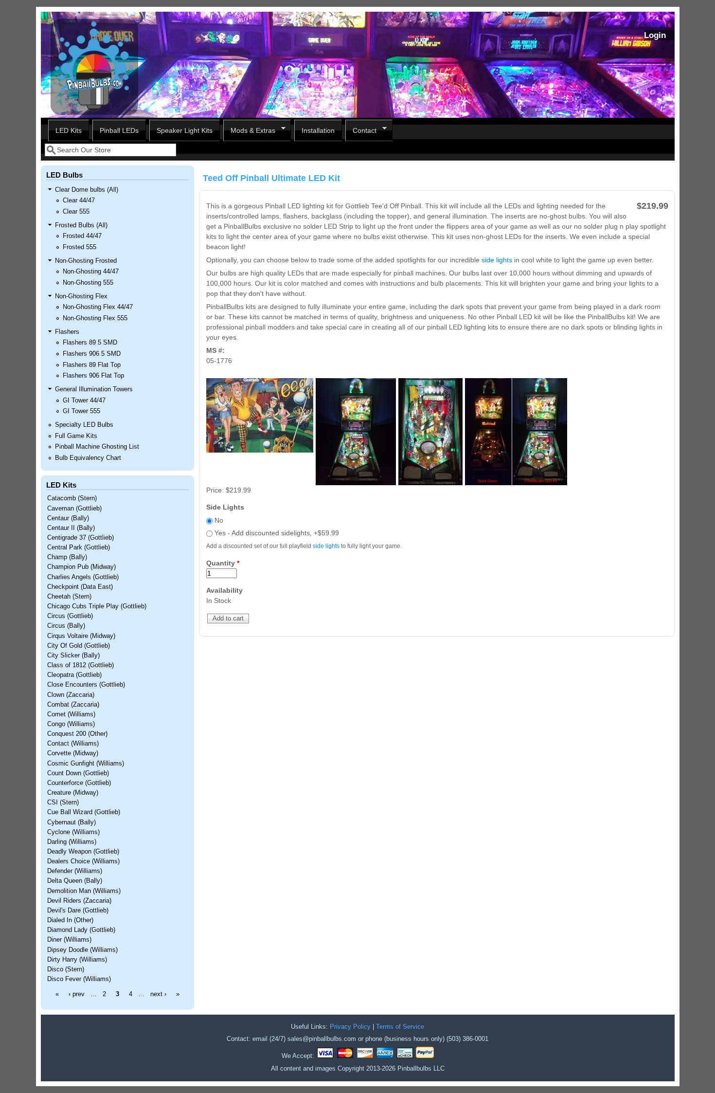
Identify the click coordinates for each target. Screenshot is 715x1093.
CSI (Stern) (63, 802)
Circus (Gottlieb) (70, 616)
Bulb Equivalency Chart (88, 458)
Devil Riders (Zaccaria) (79, 900)
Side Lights (225, 507)
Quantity (222, 563)
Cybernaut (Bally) (71, 822)
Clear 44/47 (79, 200)
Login (655, 35)
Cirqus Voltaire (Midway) (81, 636)
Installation (318, 130)
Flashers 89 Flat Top (92, 365)
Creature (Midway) (72, 792)
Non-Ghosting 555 (88, 282)
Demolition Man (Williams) (84, 891)
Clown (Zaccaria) (70, 695)
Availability (224, 590)
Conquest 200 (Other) (77, 733)
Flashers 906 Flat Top (93, 375)
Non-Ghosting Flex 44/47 (98, 307)
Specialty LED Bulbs (84, 424)
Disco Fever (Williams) (79, 979)
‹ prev (77, 994)
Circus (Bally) (66, 625)
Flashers (67, 331)
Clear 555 (76, 211)
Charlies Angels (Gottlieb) (83, 577)
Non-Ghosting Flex (81, 296)
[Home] (94, 112)
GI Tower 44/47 (84, 400)
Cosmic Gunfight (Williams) (85, 763)
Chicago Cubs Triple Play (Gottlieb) (96, 606)
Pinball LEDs (119, 130)
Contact (360, 131)
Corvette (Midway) (72, 753)
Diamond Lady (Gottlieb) (81, 930)
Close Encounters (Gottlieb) (86, 684)
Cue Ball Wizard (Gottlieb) (83, 812)
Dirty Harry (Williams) (77, 959)
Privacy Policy (350, 1026)
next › (158, 994)
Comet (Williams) (71, 714)
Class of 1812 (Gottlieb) (80, 665)
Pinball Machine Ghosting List (97, 446)
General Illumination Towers (94, 389)
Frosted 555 (79, 247)
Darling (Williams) (71, 841)
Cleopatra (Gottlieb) (74, 675)
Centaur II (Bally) (71, 528)
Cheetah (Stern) (69, 596)
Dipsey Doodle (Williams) (82, 950)
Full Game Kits (76, 436)
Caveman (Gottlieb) (74, 508)
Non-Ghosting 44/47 (91, 271)
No (218, 520)
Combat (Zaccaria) (73, 704)
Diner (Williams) (69, 939)
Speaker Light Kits (185, 130)
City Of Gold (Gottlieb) (78, 645)
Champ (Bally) (67, 557)
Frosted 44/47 (82, 236)
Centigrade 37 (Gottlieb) (80, 537)
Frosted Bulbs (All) (81, 225)
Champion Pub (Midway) (81, 567)
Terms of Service (400, 1026)
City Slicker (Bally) (73, 655)
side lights (497, 260)
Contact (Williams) (73, 743)
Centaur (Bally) (68, 518)
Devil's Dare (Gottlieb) (77, 910)
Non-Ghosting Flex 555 (95, 318)
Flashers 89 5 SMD (90, 342)
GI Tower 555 (81, 411)
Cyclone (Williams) (73, 832)
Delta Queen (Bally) (74, 880)
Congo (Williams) (71, 724)
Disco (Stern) (65, 969)
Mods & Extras (249, 131)
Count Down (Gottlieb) (78, 773)
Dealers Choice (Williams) (83, 861)
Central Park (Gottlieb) (78, 547)
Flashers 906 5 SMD (92, 353)
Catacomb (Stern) (72, 498)
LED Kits (68, 130)
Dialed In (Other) (70, 920)
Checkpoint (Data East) (80, 586)
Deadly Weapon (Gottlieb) (83, 851)
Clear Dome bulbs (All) (86, 189)
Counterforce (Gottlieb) (79, 783)
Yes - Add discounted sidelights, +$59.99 (276, 533)
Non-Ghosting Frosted (86, 260)
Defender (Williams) (74, 871)
